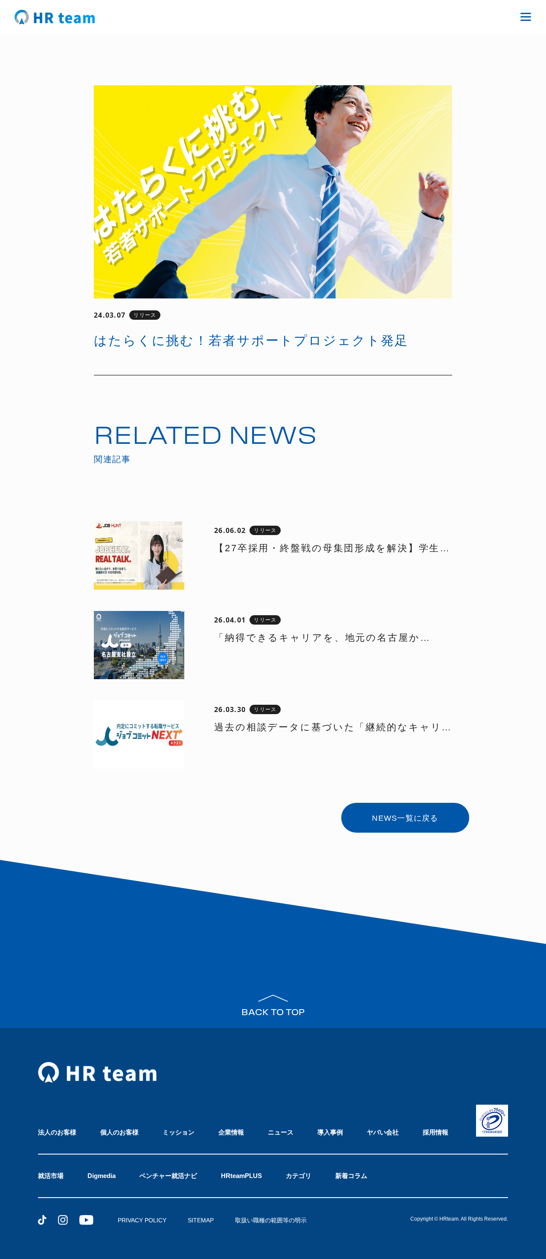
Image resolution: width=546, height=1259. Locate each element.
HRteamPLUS (241, 1175)
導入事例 (330, 1132)
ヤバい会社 (383, 1132)
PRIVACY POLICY (142, 1220)
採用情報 (435, 1132)
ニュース (280, 1132)
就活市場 (51, 1175)
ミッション (179, 1132)
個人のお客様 (119, 1132)
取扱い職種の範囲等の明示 (271, 1220)
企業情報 (231, 1132)
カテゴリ (298, 1175)
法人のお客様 (57, 1132)
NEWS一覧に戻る (405, 818)
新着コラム (351, 1175)
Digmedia (101, 1175)
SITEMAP (201, 1220)
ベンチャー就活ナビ (168, 1175)
